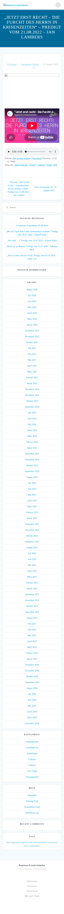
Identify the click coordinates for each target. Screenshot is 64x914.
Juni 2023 (32, 489)
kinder (30, 842)
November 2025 (32, 336)
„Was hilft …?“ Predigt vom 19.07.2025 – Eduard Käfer (32, 240)
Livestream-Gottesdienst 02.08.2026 (32, 225)
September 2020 (32, 682)
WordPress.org (32, 813)
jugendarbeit (15, 842)
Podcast (35, 64)
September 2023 (32, 471)
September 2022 (32, 542)
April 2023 (32, 500)
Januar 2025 (32, 383)
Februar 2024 (32, 442)
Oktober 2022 (32, 536)
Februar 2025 (32, 377)
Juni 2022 (32, 559)
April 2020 (32, 712)
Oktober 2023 (32, 465)
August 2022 (32, 547)
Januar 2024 (32, 448)
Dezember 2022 (32, 524)
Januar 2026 (32, 325)
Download (36, 158)
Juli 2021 (32, 624)
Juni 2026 (32, 301)
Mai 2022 (32, 565)
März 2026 (32, 319)
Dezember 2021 (32, 594)
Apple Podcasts (21, 165)
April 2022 (32, 571)
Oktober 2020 (32, 676)
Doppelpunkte (32, 742)
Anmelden (32, 795)
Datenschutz (32, 881)
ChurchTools (32, 891)
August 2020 (32, 688)
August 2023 (32, 477)
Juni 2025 (32, 354)
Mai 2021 (32, 635)
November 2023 (32, 459)
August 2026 (32, 289)
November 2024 (32, 395)
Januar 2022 (32, 588)
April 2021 (32, 641)
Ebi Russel (12, 64)
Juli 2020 (32, 694)
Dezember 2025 (32, 331)
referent (26, 846)
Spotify (32, 165)
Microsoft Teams (32, 896)
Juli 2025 (32, 348)
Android (41, 165)
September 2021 (32, 612)
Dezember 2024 (32, 389)
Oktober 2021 (32, 606)
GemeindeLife (32, 747)
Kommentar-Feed (32, 807)
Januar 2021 (32, 659)
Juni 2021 (32, 629)
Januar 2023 (32, 518)
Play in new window (22, 158)
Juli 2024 (32, 413)
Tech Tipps (32, 771)
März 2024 (32, 436)
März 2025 (32, 372)
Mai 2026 (32, 307)
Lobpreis (32, 759)
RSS (55, 165)
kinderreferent (52, 842)
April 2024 (32, 430)
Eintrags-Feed (32, 801)
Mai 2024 (32, 424)
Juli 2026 (32, 295)
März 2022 (32, 577)
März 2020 (32, 717)
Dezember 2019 (32, 723)
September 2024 (32, 407)
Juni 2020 (32, 700)
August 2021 (32, 618)
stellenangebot (35, 846)
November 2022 (32, 530)
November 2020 (32, 670)
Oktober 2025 (32, 342)
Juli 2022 (32, 553)
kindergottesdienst (40, 842)
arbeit (9, 842)
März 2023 (32, 506)
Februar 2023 (32, 512)
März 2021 (32, 647)
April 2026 (32, 313)
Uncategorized (32, 777)
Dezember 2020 (32, 665)
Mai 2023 (32, 495)
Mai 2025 (32, 360)
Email (49, 165)
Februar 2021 (32, 653)
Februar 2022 (32, 583)
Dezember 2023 (32, 454)
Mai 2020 (32, 706)
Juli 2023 (32, 483)
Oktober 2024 (32, 401)
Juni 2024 (32, 418)
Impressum (32, 886)
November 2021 (32, 600)
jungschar (24, 842)
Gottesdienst (26, 64)
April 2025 (32, 366)
